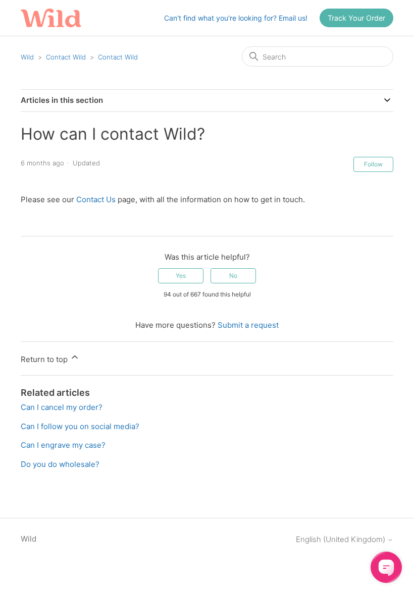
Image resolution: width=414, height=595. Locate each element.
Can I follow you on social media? (80, 426)
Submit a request (248, 325)
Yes (181, 275)
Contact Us (96, 199)
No (233, 275)
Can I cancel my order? (61, 407)
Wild (27, 57)
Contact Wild (66, 57)
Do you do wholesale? (60, 464)
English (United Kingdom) (341, 539)
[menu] (356, 18)
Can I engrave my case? (63, 445)
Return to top (45, 359)
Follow (373, 164)
